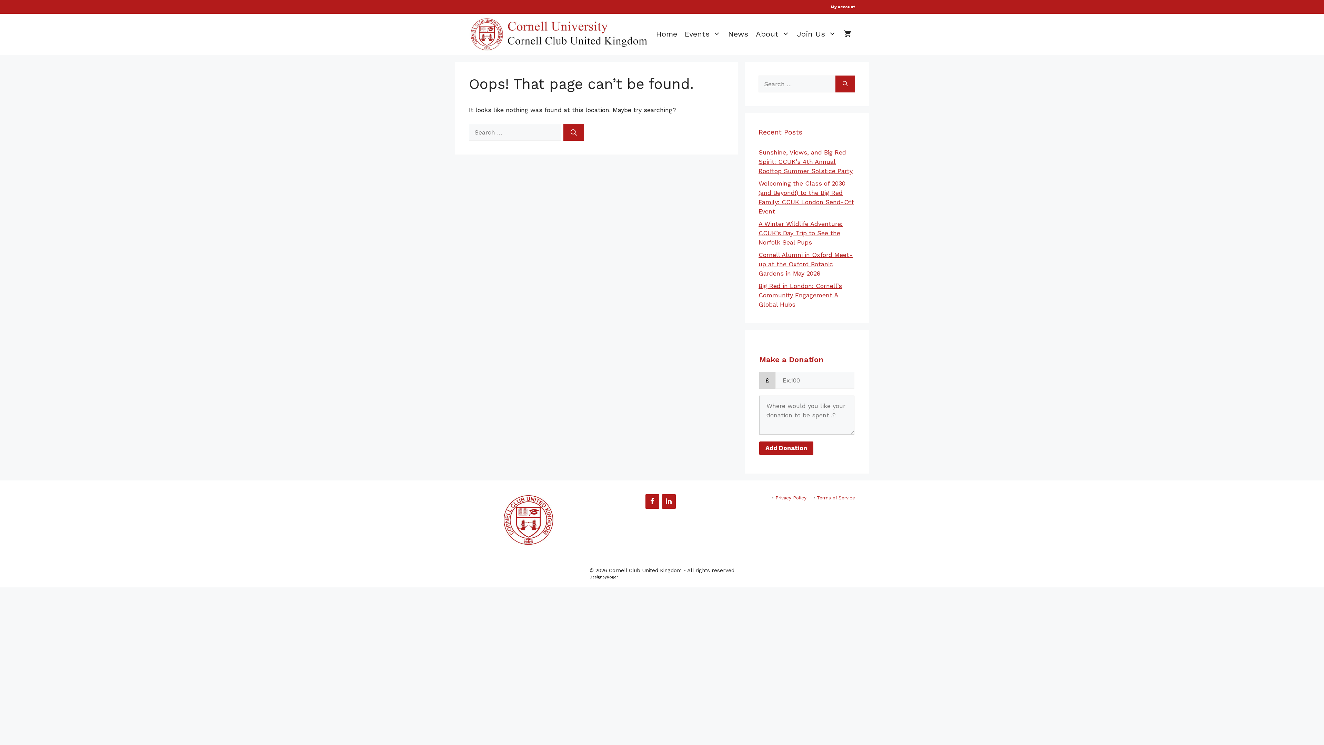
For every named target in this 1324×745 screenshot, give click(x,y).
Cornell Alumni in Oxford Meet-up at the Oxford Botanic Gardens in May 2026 (806, 264)
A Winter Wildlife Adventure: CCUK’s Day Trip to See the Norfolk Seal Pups (801, 233)
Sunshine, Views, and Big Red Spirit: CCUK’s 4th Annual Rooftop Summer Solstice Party (806, 162)
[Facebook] (652, 501)
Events (697, 34)
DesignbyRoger (604, 577)
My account (843, 6)
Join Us (811, 34)
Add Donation (786, 447)
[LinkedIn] (669, 501)
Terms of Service (836, 497)
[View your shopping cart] (847, 34)
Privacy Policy (790, 497)
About (767, 34)
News (738, 34)
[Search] (573, 132)
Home (666, 34)
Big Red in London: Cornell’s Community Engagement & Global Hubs (800, 295)
